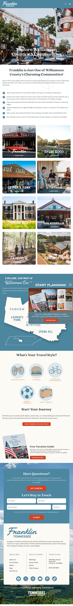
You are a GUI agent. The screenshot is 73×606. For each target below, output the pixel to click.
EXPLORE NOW (51, 320)
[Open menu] (65, 4)
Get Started (36, 488)
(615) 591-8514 (54, 568)
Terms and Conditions (45, 588)
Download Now (38, 457)
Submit (36, 517)
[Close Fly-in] (70, 285)
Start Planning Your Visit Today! (37, 424)
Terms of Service (52, 512)
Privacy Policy (42, 512)
